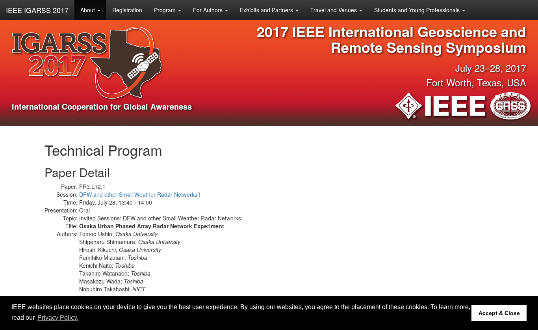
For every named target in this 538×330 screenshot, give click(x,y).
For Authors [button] (208, 10)
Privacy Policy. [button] (57, 317)
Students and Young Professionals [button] (417, 10)
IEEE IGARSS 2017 (37, 10)
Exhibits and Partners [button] (267, 10)
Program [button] (165, 10)
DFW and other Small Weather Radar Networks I (139, 194)
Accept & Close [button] (499, 313)
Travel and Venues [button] (334, 10)
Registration (127, 10)
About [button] (88, 10)
